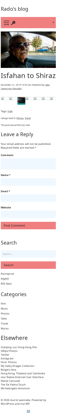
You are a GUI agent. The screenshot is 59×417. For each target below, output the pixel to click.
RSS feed (6, 283)
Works (5, 328)
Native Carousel (10, 381)
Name (6, 175)
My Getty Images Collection (17, 366)
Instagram (7, 358)
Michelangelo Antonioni (15, 388)
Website (6, 207)
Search (9, 265)
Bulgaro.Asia (8, 369)
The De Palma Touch (13, 384)
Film (3, 303)
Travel (28, 118)
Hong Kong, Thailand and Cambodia (23, 373)
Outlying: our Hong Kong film (19, 347)
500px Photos (9, 351)
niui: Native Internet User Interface (22, 377)
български (7, 273)
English (5, 278)
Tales (4, 318)
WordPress (7, 403)
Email (5, 191)
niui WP (24, 403)
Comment (7, 155)
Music (4, 308)
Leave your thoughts (11, 88)
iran (10, 111)
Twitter (5, 354)
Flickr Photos (9, 362)
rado (47, 84)
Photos (20, 118)
